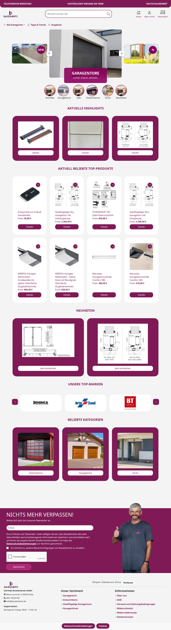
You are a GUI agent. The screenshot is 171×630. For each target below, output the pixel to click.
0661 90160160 (13, 598)
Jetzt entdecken (48, 368)
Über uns (122, 595)
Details (35, 152)
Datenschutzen (125, 616)
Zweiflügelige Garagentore (77, 604)
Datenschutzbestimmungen (21, 543)
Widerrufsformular (127, 612)
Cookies (103, 626)
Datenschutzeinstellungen (78, 626)
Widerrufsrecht (125, 608)
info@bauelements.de (16, 601)
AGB (119, 599)
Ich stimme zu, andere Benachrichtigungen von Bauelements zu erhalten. (48, 547)
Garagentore (85, 472)
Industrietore (36, 472)
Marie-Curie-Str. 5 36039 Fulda (19, 594)
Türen (135, 472)
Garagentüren (70, 608)
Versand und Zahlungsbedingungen (136, 604)
